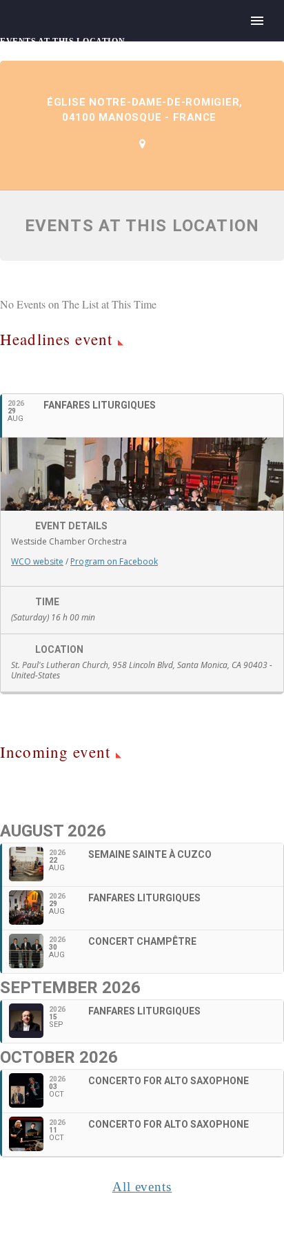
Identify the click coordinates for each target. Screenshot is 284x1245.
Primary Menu (257, 20)
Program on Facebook (114, 561)
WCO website (37, 561)
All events (142, 1186)
